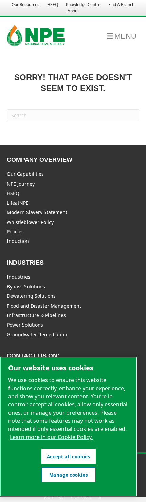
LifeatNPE (18, 203)
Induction (18, 241)
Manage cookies (68, 475)
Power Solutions (25, 324)
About (73, 11)
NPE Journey (21, 184)
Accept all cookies (69, 457)
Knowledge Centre (83, 4)
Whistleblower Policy (30, 222)
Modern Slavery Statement (37, 212)
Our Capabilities (25, 174)
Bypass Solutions (26, 286)
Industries (18, 277)
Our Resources (25, 4)
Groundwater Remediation (37, 334)
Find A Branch (121, 4)
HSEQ (52, 4)
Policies (15, 231)
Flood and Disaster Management (44, 305)
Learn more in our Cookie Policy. (51, 437)
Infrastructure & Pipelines (36, 315)
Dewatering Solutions (31, 296)
